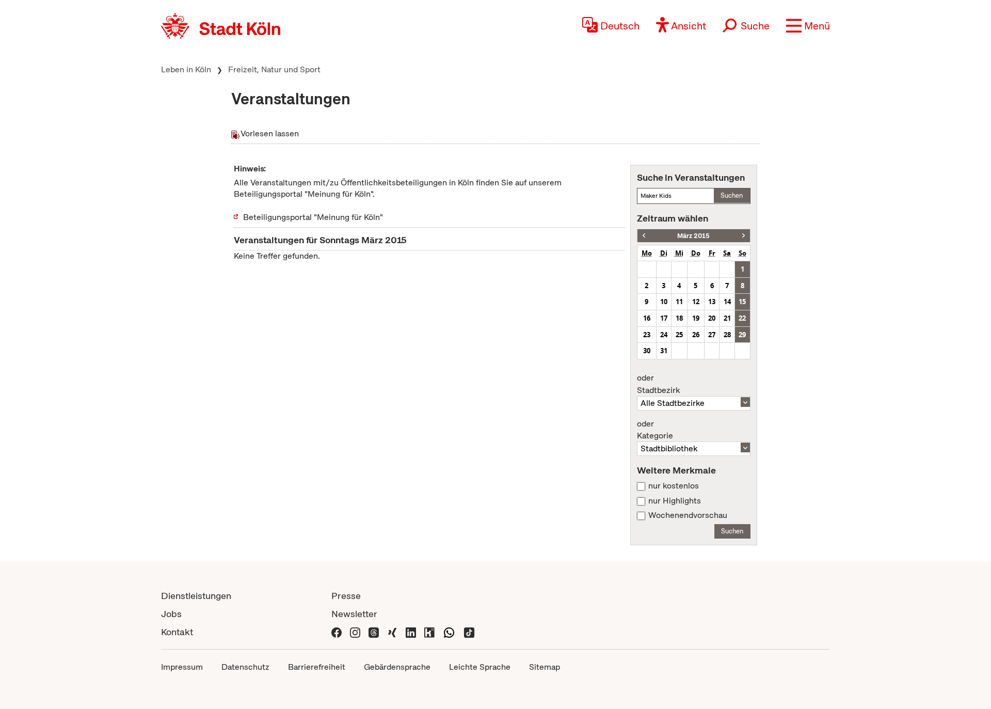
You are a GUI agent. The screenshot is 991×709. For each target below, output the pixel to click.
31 (663, 350)
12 (695, 301)
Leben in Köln (186, 69)
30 (646, 350)
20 (711, 318)
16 (646, 318)
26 (695, 334)
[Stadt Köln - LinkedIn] (411, 632)
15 (742, 301)
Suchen (732, 195)
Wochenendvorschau (687, 515)
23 (646, 334)
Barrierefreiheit (316, 666)
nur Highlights (674, 501)
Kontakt (177, 632)
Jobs (171, 614)
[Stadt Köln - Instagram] (355, 632)
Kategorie (655, 430)
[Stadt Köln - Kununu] (429, 632)
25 (679, 334)
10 (663, 301)
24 (663, 334)
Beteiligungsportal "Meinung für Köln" (313, 217)
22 (742, 318)
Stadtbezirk (658, 384)
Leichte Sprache (479, 666)
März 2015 (693, 235)
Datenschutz (245, 666)
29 (742, 334)
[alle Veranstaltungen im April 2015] (743, 235)
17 (663, 318)
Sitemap (544, 666)
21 (727, 318)
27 (711, 334)
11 (679, 301)
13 (711, 301)
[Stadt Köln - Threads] (374, 632)
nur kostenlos (673, 486)
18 (679, 318)
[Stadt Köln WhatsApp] (449, 632)
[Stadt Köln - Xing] (392, 632)
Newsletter (354, 614)
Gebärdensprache (397, 666)
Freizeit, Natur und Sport (274, 69)
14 (727, 301)
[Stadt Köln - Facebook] (336, 632)
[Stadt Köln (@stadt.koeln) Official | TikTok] (469, 632)
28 (727, 334)
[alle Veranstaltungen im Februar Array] (643, 235)
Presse (346, 596)
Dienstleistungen (196, 596)
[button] (808, 26)
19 (695, 318)
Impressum (182, 666)
